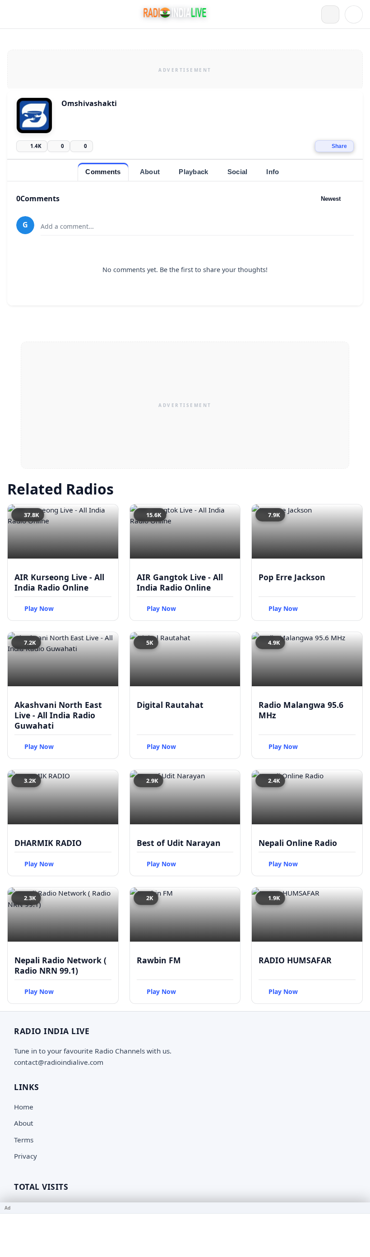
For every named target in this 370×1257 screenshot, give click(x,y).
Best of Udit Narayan (179, 842)
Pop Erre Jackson (292, 577)
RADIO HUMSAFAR (295, 960)
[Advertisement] (185, 68)
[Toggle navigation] (16, 14)
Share (339, 146)
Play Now (39, 608)
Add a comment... (67, 226)
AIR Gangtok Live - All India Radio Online (180, 582)
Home (23, 1106)
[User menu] (354, 14)
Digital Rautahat (170, 704)
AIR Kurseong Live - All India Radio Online (59, 582)
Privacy (25, 1155)
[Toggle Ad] (359, 1207)
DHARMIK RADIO (48, 842)
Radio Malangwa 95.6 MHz (301, 710)
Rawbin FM (159, 960)
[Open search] (330, 14)
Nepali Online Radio (298, 842)
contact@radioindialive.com (58, 1062)
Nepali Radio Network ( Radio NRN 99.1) (60, 965)
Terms (23, 1139)
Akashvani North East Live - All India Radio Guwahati (58, 715)
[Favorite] (107, 515)
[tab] (103, 171)
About (23, 1123)
